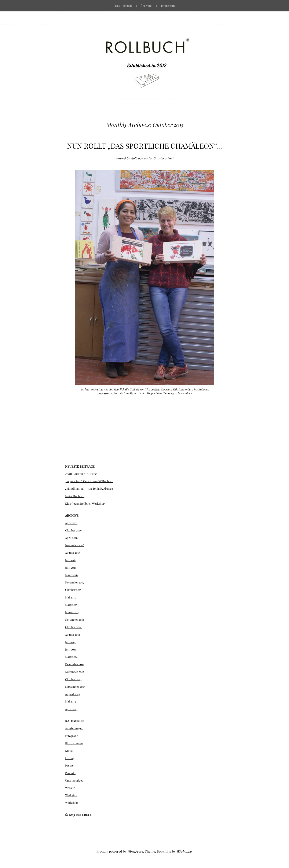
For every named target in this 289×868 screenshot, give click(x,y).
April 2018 (71, 537)
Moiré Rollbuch (74, 496)
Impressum (168, 5)
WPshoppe (184, 851)
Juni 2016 (70, 567)
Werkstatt (71, 795)
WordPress (135, 851)
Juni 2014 (70, 649)
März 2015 (71, 605)
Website (70, 788)
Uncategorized (163, 158)
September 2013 (75, 686)
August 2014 (72, 634)
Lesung (69, 758)
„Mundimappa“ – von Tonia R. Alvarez (89, 488)
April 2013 (71, 709)
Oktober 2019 (73, 530)
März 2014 (71, 657)
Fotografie (71, 736)
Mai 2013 (70, 701)
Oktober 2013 (73, 679)
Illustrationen (74, 743)
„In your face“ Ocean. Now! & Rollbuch (89, 481)
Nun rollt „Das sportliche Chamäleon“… (144, 145)
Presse (69, 765)
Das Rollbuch (123, 5)
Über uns (146, 5)
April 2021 (71, 523)
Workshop (71, 802)
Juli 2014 (70, 642)
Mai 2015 (70, 597)
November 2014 (74, 619)
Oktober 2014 (73, 627)
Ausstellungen (74, 728)
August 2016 (72, 552)
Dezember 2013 (74, 664)
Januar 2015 (72, 612)
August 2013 (72, 694)
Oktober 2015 (73, 589)
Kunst (69, 750)
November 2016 (74, 545)
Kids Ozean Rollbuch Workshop (85, 503)
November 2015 (74, 582)
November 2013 (74, 672)
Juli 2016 (70, 560)
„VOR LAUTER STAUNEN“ (81, 473)
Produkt (70, 773)
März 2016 (71, 575)
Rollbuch (137, 158)
